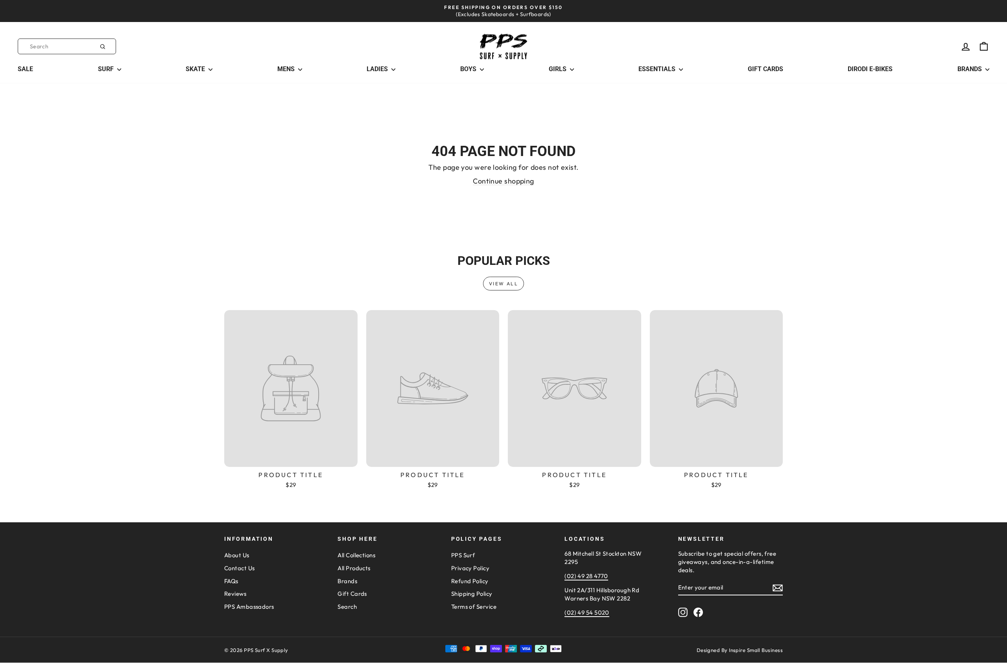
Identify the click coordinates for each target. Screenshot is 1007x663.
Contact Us (239, 568)
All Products (354, 568)
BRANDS (970, 69)
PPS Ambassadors (249, 606)
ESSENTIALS (657, 69)
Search (347, 606)
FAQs (231, 581)
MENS (286, 69)
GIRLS (558, 69)
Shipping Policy (471, 593)
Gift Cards (352, 593)
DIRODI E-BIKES (870, 69)
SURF (106, 69)
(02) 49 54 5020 (586, 612)
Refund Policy (470, 581)
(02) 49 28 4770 (586, 576)
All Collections (356, 555)
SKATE (196, 69)
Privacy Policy (470, 568)
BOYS (469, 69)
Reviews (235, 593)
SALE (25, 69)
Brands (347, 581)
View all (503, 284)
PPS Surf (463, 555)
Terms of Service (473, 606)
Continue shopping (503, 180)
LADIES (378, 69)
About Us (236, 555)
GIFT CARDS (765, 69)
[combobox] (67, 46)
